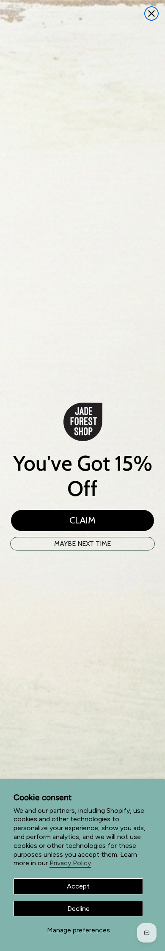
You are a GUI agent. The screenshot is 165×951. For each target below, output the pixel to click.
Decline (78, 909)
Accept (78, 886)
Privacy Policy (70, 863)
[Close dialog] (151, 13)
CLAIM (82, 520)
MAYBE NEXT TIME (82, 544)
